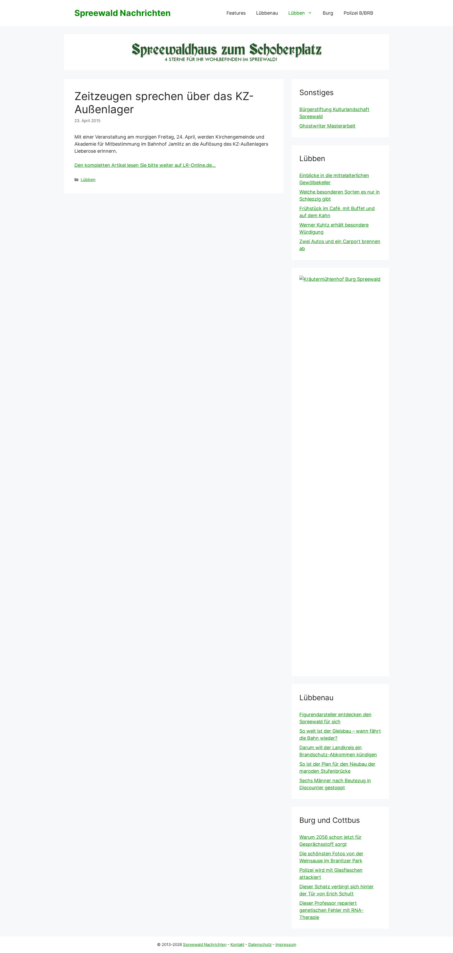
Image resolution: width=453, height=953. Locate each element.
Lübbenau (267, 13)
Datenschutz (260, 944)
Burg (328, 13)
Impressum (286, 944)
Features (236, 13)
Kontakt (237, 944)
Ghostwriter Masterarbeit (327, 126)
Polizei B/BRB (358, 13)
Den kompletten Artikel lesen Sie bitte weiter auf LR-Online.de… (145, 165)
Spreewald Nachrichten (122, 13)
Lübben (296, 13)
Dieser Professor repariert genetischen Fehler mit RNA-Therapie (331, 910)
